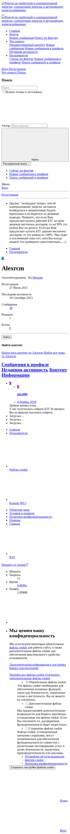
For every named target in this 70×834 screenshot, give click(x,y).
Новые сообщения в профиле (44, 48)
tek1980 (22, 394)
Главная (14, 30)
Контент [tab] (58, 369)
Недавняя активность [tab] (25, 369)
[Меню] (3, 14)
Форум (13, 34)
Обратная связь (19, 509)
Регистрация (10, 194)
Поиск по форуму (46, 38)
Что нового (16, 41)
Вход (5, 187)
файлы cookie (18, 647)
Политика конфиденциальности (30, 516)
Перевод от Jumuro (15, 564)
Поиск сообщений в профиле (41, 62)
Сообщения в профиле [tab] (25, 364)
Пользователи (18, 55)
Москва (37, 277)
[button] (31, 122)
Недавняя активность (23, 52)
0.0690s (22, 585)
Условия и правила (21, 513)
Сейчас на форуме (21, 59)
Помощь (14, 520)
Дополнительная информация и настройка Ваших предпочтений (37, 666)
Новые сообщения (21, 38)
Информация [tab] (16, 374)
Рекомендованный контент (27, 45)
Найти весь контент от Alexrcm (22, 352)
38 (10, 308)
